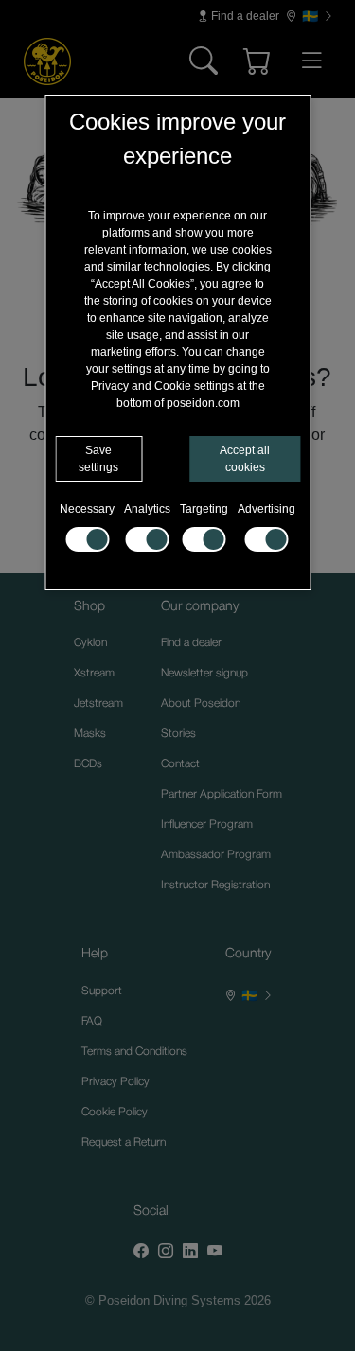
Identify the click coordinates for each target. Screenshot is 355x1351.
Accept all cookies (245, 459)
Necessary (87, 509)
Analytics (147, 509)
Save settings (98, 459)
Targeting (204, 509)
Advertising (266, 509)
